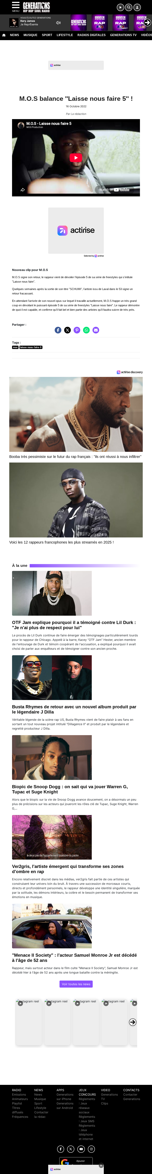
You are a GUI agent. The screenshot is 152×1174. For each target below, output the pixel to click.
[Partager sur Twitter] (66, 332)
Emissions (19, 1094)
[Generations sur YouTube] (81, 1149)
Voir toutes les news (76, 984)
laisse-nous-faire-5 (31, 347)
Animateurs (20, 1099)
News (14, 35)
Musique (30, 35)
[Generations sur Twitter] (70, 1149)
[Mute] (58, 23)
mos (15, 347)
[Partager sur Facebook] (57, 332)
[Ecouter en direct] (120, 7)
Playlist (17, 1103)
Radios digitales (91, 35)
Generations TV (123, 35)
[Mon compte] (137, 7)
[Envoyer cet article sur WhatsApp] (85, 332)
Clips (104, 1103)
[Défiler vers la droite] (132, 1022)
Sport (47, 35)
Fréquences (20, 1117)
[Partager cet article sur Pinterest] (76, 332)
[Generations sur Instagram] (91, 1149)
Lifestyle (65, 35)
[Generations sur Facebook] (60, 1149)
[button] (29, 1022)
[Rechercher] (128, 7)
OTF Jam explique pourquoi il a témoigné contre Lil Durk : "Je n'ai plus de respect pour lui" (74, 625)
